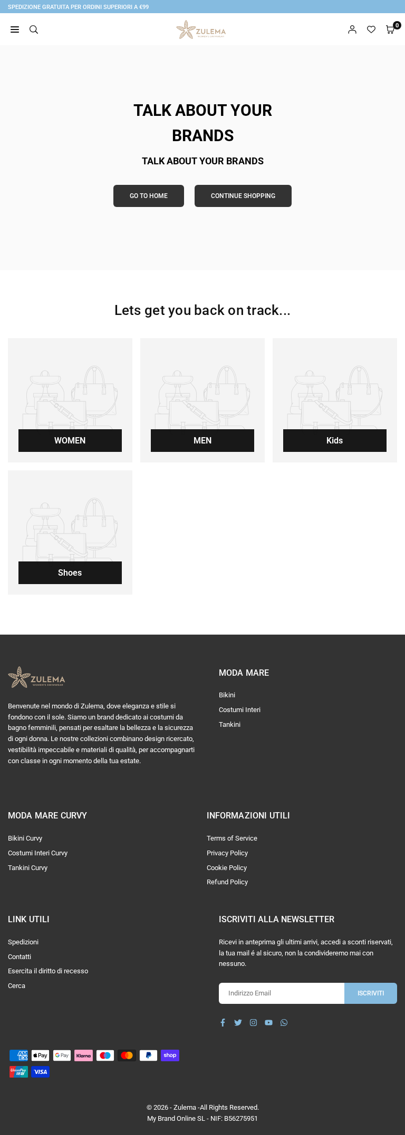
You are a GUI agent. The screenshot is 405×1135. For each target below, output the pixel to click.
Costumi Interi (240, 710)
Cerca (16, 986)
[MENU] (14, 30)
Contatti (19, 957)
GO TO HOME (149, 196)
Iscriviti (371, 993)
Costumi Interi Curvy (38, 853)
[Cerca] (33, 30)
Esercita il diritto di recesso (48, 971)
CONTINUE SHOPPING (243, 196)
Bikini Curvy (25, 838)
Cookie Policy (227, 868)
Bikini (227, 695)
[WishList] (371, 30)
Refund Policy (227, 882)
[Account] (352, 30)
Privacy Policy (227, 853)
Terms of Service (232, 838)
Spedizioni (23, 942)
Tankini (229, 724)
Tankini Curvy (27, 868)
